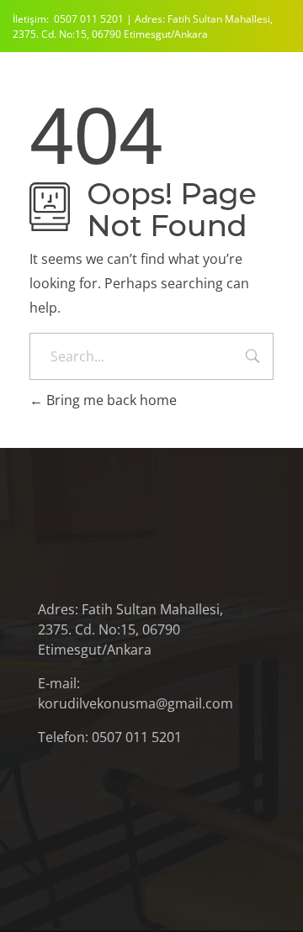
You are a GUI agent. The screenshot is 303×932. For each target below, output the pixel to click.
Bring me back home (110, 400)
